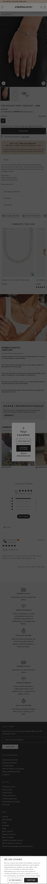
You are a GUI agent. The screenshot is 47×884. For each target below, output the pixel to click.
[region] (23, 870)
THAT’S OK (31, 880)
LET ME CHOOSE (15, 880)
